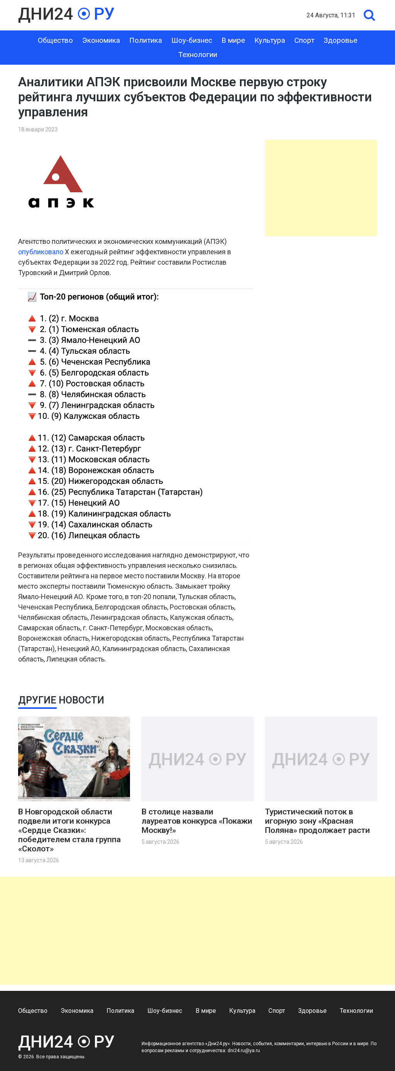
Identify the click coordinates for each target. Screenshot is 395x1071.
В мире (233, 40)
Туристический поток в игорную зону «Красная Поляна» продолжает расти (317, 821)
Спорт (304, 40)
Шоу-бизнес (191, 40)
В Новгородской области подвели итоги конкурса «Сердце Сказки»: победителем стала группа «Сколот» (69, 830)
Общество (55, 40)
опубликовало (40, 252)
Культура (269, 40)
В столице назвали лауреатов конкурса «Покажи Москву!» (197, 821)
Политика (145, 40)
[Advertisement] (321, 188)
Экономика (101, 40)
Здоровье (340, 40)
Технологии (197, 54)
